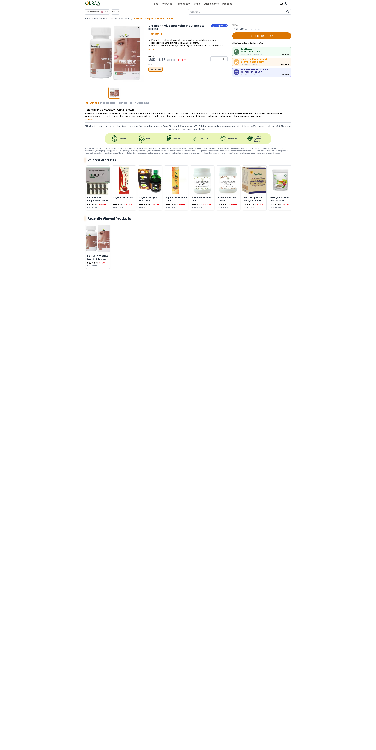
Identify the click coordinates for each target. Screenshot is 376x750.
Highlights (155, 34)
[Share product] (139, 27)
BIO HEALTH (153, 29)
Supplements (211, 3)
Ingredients (107, 102)
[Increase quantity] (223, 59)
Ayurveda (167, 3)
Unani (197, 3)
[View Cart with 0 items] (281, 3)
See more (152, 49)
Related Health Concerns (133, 102)
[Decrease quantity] (214, 59)
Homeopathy (183, 3)
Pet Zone (227, 3)
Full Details (92, 102)
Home (87, 18)
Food (155, 3)
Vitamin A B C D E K (120, 18)
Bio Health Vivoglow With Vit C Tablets (153, 18)
